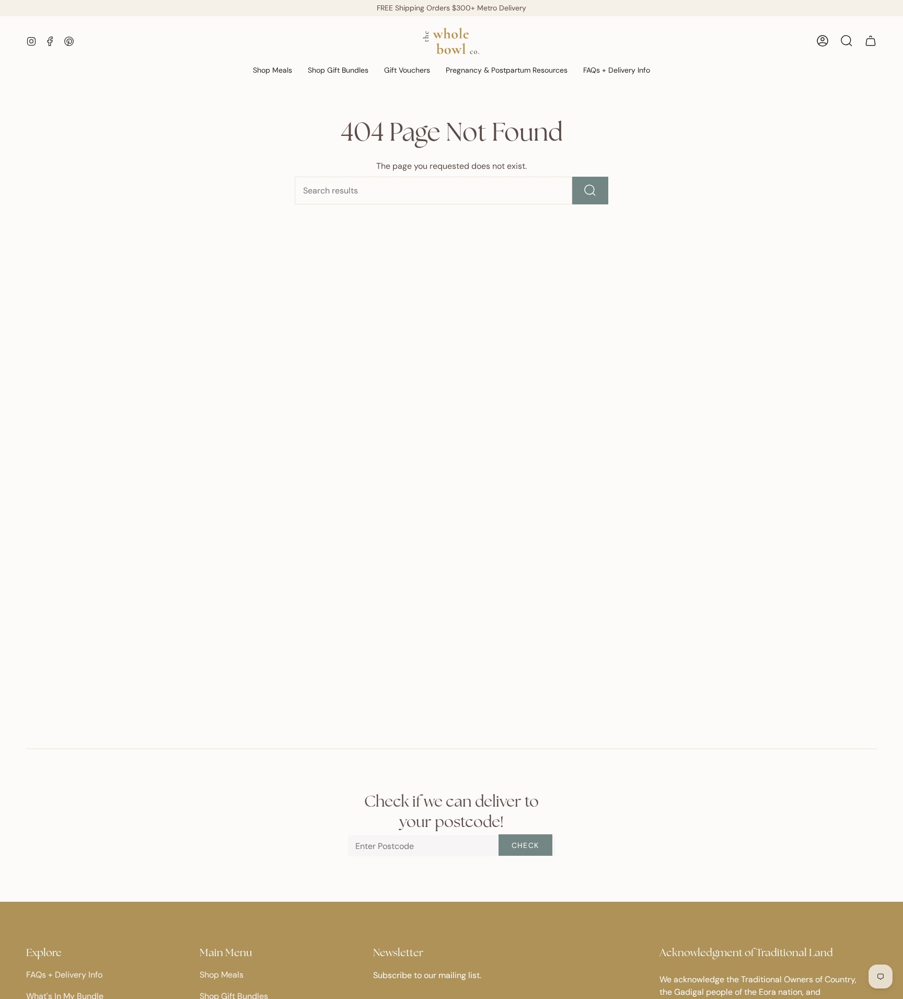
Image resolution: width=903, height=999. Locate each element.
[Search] (590, 190)
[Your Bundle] (871, 41)
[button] (272, 71)
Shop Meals (222, 974)
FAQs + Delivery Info (64, 974)
